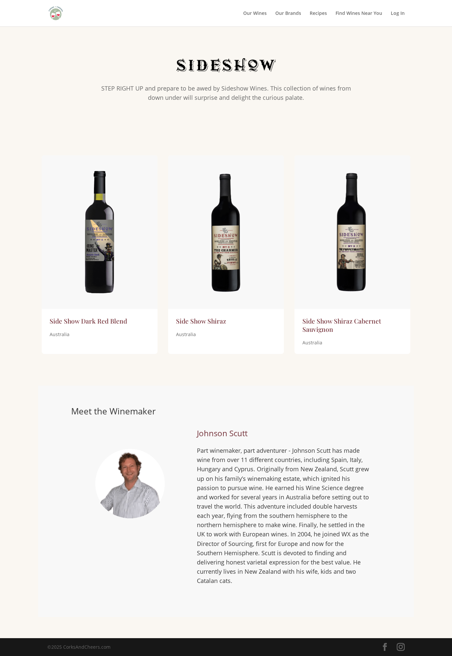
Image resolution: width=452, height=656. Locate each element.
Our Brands (288, 13)
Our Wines (255, 13)
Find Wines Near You (359, 13)
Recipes (318, 13)
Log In (398, 13)
